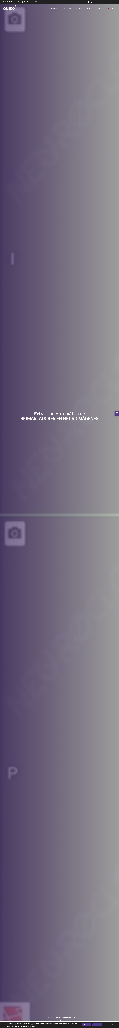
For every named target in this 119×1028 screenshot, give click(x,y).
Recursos (79, 8)
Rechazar (97, 1024)
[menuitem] (111, 8)
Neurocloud (96, 2)
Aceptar (86, 1024)
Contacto (101, 8)
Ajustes (108, 1024)
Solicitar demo (109, 2)
